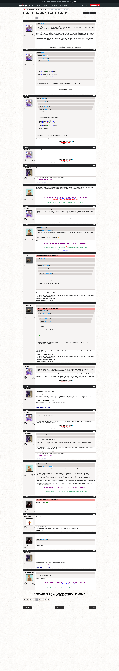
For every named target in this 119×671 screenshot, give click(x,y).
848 (46, 18)
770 (39, 18)
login (59, 594)
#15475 (94, 184)
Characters (64, 250)
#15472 (94, 95)
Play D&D (31, 5)
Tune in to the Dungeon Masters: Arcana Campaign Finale (56, 1)
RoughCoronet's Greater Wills (43, 182)
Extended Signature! (39, 530)
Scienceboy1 (43, 258)
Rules (38, 5)
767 (31, 18)
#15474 (94, 165)
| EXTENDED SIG (65, 46)
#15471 (94, 49)
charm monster (40, 286)
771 (42, 18)
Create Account (95, 5)
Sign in (87, 5)
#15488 (94, 550)
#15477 (94, 224)
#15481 (94, 386)
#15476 (94, 206)
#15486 (94, 514)
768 (33, 18)
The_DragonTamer (45, 265)
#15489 (94, 570)
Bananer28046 (44, 539)
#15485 (94, 496)
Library (46, 5)
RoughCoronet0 (44, 413)
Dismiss (74, 1)
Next (49, 18)
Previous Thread (27, 607)
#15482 (94, 410)
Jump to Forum (59, 607)
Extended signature (39, 508)
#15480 (94, 364)
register (68, 594)
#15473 (94, 147)
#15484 (94, 460)
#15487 (94, 532)
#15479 (94, 303)
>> (47, 55)
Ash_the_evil (43, 23)
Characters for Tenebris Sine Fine (44, 179)
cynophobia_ (44, 55)
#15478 (94, 252)
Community (54, 5)
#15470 (94, 20)
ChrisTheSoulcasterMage (46, 209)
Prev (24, 18)
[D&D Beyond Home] (23, 5)
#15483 (94, 431)
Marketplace (63, 5)
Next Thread (92, 607)
